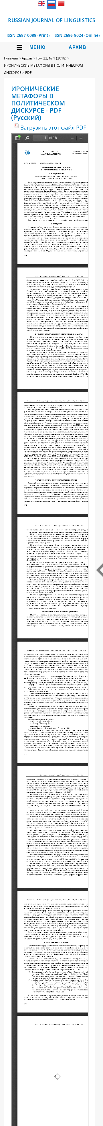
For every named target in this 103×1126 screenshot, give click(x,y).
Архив (77, 47)
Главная (11, 58)
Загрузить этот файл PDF (53, 127)
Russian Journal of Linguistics (51, 20)
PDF (28, 72)
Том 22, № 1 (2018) (51, 58)
